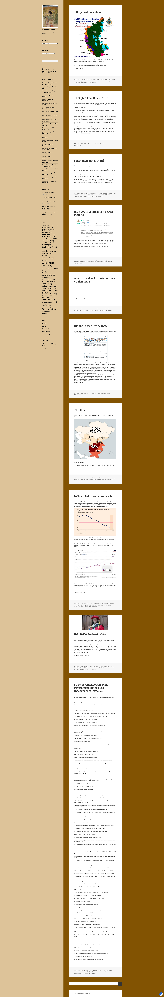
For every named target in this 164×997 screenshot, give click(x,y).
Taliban (49, 304)
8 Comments (110, 310)
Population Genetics (79, 196)
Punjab (86, 196)
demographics (97, 603)
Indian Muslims (77, 81)
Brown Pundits (48, 29)
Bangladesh (47, 227)
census (96, 79)
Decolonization (101, 143)
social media (102, 310)
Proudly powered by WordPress (82, 993)
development (105, 603)
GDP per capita (81, 605)
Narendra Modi (77, 973)
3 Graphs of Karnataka (48, 192)
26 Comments (78, 145)
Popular (91, 193)
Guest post (108, 143)
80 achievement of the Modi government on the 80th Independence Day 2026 (91, 687)
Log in (44, 326)
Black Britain (103, 666)
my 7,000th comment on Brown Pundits (93, 213)
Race (75, 669)
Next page (120, 984)
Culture (103, 309)
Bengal (103, 193)
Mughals (110, 261)
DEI (85, 667)
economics (48, 241)
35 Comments (78, 263)
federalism (113, 193)
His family (106, 649)
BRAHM (51, 73)
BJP (54, 229)
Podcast (44, 71)
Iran (44, 273)
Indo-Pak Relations (107, 605)
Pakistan (53, 288)
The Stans (80, 410)
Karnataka (93, 81)
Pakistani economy (83, 606)
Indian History (103, 261)
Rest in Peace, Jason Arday (90, 633)
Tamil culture (46, 305)
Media (47, 284)
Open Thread (93, 309)
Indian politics (104, 972)
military (47, 286)
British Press (109, 666)
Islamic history (49, 280)
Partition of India (49, 294)
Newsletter (45, 73)
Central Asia (108, 478)
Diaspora (52, 238)
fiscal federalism (78, 194)
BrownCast (51, 69)
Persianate (47, 296)
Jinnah (45, 281)
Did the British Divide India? (91, 326)
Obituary (107, 667)
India (44, 256)
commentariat (83, 261)
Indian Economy (86, 194)
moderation (55, 286)
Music (84, 310)
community (89, 261)
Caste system (48, 234)
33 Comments (93, 82)
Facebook (49, 71)
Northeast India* (102, 194)
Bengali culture (47, 229)
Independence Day (84, 972)
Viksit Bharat (85, 973)
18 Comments (78, 394)
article (83, 592)
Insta (54, 71)
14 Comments (93, 973)
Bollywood (47, 231)
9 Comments (94, 669)
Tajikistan (111, 479)
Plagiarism (112, 667)
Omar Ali (87, 143)
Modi (46, 288)
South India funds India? (48, 202)
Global (47, 245)
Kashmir (52, 281)
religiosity (106, 479)
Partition (45, 292)
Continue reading (78, 68)
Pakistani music (94, 310)
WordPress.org (46, 334)
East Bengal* (101, 79)
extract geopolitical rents (92, 585)
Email (43, 69)
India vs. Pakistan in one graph (93, 496)
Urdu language (47, 307)
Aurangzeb (55, 225)
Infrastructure (111, 972)
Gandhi (45, 242)
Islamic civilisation (86, 81)
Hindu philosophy (49, 247)
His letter (97, 646)
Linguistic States (101, 81)
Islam (75, 479)
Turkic (75, 481)
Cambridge (76, 667)
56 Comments (99, 196)
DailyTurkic (77, 415)
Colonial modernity (50, 236)
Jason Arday (98, 667)
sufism (44, 304)
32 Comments (93, 606)
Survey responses (47, 348)
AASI (100, 193)
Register (44, 323)
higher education (90, 667)
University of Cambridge (83, 669)
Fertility (76, 605)
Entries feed (45, 329)
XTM (44, 313)
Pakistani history (50, 290)
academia (96, 666)
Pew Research (100, 479)
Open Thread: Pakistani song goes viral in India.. (95, 280)
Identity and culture (110, 79)
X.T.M (86, 79)
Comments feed (46, 331)
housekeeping (96, 261)
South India (77, 82)
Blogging (96, 260)
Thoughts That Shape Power (49, 197)
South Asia (52, 297)
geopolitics (51, 242)
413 (99, 983)
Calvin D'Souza (88, 970)
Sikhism (45, 297)
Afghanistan (47, 225)
